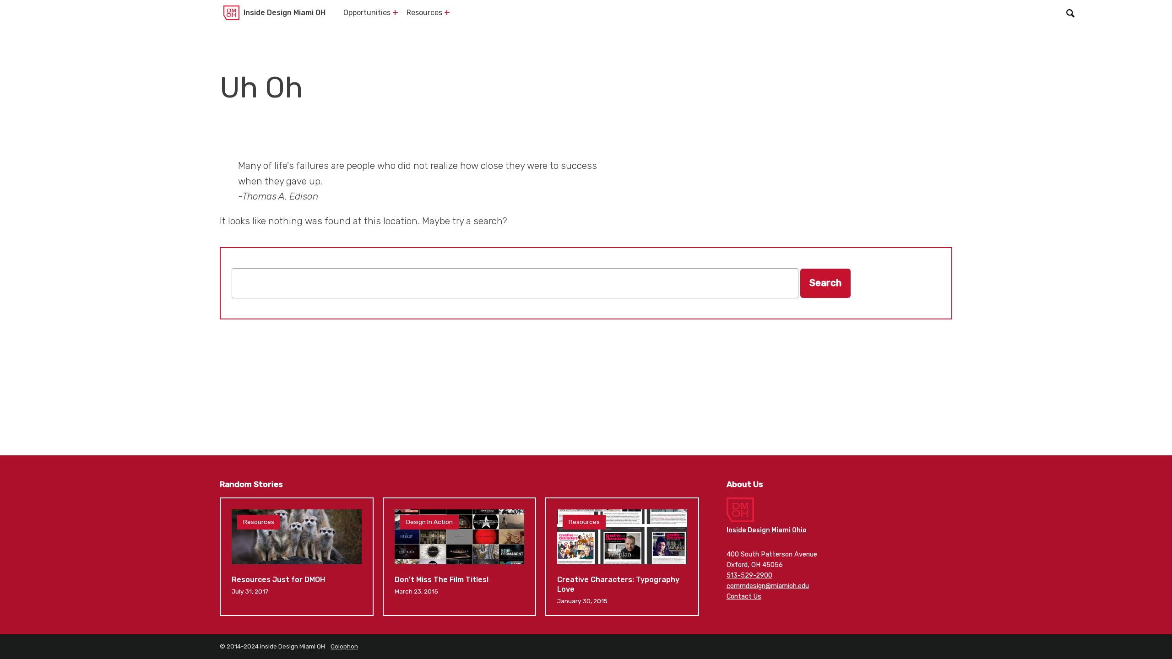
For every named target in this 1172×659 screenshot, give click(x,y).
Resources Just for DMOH (297, 556)
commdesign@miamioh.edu (768, 586)
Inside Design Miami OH (285, 12)
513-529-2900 (749, 575)
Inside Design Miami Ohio (767, 530)
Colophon (344, 646)
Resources (424, 12)
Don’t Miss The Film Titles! (460, 556)
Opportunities (367, 12)
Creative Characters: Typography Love (622, 556)
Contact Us (744, 596)
